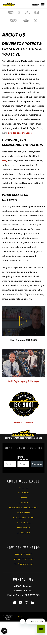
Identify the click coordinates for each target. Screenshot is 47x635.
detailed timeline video (20, 132)
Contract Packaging (23, 518)
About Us (23, 488)
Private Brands (24, 513)
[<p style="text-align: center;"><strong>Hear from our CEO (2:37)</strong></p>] (23, 321)
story (4, 160)
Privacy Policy (23, 528)
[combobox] (23, 464)
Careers (23, 498)
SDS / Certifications (23, 564)
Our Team (23, 503)
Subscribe (37, 464)
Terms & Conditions (23, 559)
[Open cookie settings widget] (4, 631)
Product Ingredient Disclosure (23, 508)
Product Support (23, 554)
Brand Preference (22, 458)
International (23, 523)
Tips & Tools (23, 493)
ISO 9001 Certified (23, 422)
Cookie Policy (23, 533)
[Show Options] (27, 464)
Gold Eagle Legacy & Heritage (23, 381)
